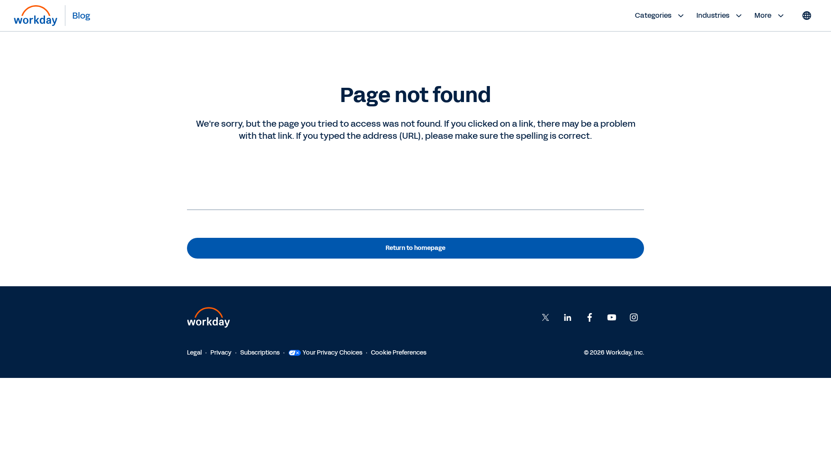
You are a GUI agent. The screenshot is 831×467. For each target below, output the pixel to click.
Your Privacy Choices (332, 353)
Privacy (221, 353)
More (762, 15)
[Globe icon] (806, 15)
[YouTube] (611, 317)
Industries (712, 15)
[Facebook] (589, 317)
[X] (545, 317)
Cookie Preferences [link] (398, 353)
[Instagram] (633, 317)
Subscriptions (260, 353)
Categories (653, 15)
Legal (194, 353)
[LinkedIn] (567, 317)
